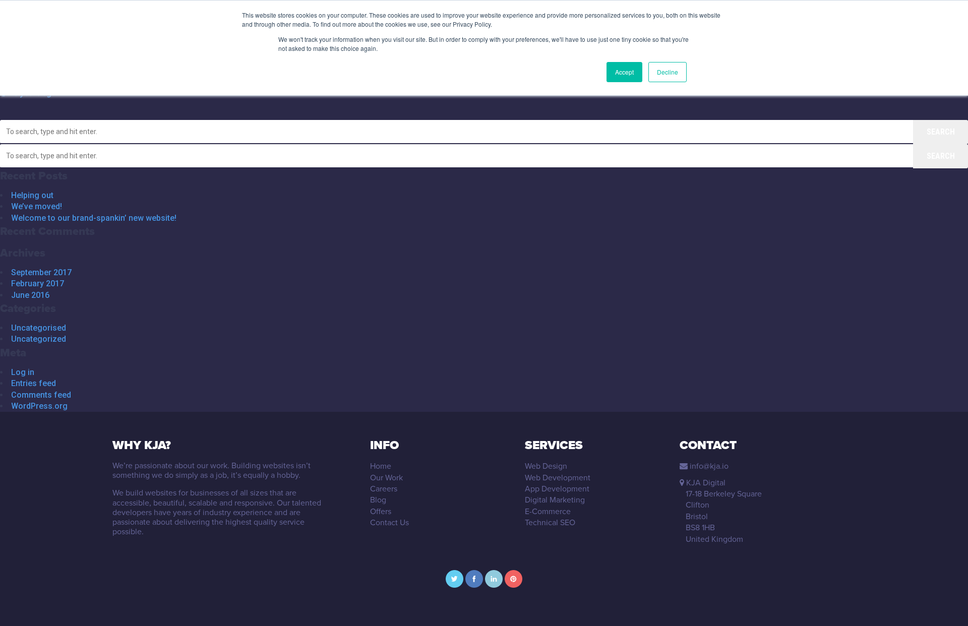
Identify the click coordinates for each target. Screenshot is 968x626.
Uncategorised (38, 328)
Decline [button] (667, 72)
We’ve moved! (36, 206)
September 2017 (41, 272)
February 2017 (37, 283)
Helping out (32, 195)
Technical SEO (550, 522)
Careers (383, 488)
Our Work (386, 477)
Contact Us (389, 522)
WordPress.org (39, 406)
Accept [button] (624, 72)
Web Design (546, 466)
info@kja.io (709, 466)
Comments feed (41, 395)
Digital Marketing (555, 500)
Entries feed (33, 383)
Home (380, 466)
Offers (380, 511)
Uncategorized (38, 339)
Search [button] (941, 132)
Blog (378, 500)
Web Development (557, 477)
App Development (557, 488)
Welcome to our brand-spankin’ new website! (93, 218)
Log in (22, 372)
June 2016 (30, 295)
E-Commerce (548, 511)
